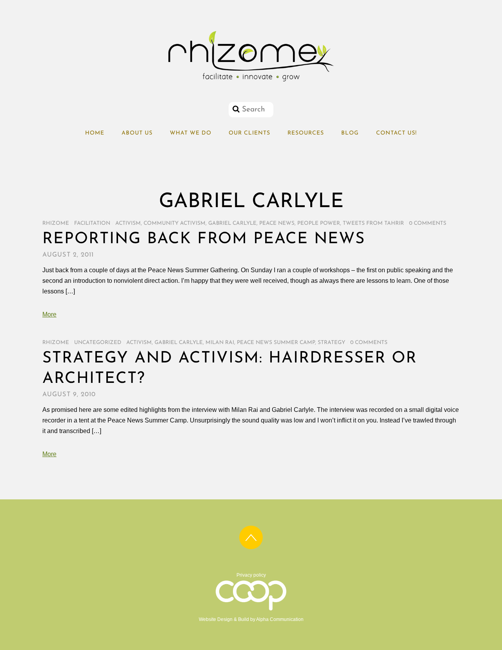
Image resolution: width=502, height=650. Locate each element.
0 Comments (427, 223)
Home (94, 133)
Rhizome (55, 223)
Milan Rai (220, 342)
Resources (305, 133)
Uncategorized (97, 342)
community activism (175, 223)
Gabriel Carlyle (232, 223)
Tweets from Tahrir (373, 223)
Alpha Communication (280, 619)
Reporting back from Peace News (203, 239)
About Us (137, 133)
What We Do (190, 133)
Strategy (331, 342)
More (49, 314)
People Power (318, 223)
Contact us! (396, 133)
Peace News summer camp (276, 342)
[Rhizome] (251, 81)
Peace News (277, 223)
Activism (128, 223)
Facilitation (92, 223)
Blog (350, 133)
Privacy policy (251, 575)
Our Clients (249, 133)
